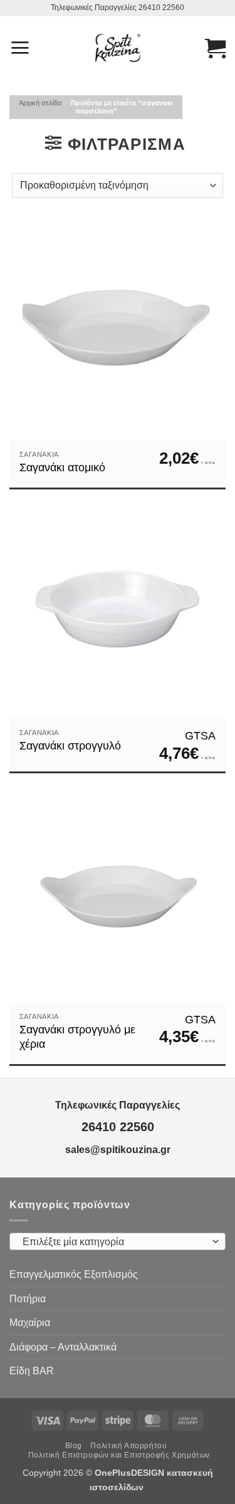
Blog (73, 1445)
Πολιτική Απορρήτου (128, 1445)
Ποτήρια (27, 1298)
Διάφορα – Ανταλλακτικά (63, 1347)
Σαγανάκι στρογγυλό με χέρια (77, 1036)
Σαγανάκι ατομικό (62, 467)
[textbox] (114, 1242)
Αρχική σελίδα (40, 103)
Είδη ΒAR (31, 1371)
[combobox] (117, 1241)
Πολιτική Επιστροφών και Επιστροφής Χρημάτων (119, 1455)
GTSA (200, 735)
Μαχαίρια (29, 1322)
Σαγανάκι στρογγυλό (70, 745)
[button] (19, 47)
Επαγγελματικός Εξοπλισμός (73, 1274)
